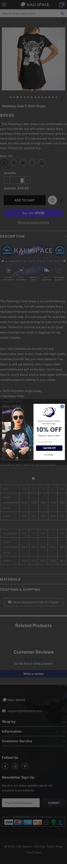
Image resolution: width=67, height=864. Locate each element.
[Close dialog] (62, 406)
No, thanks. (49, 455)
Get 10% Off (49, 448)
